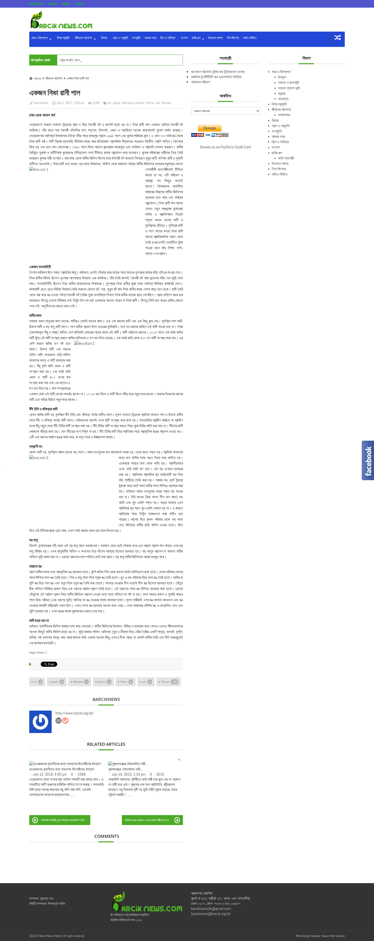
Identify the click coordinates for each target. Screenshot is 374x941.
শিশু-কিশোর (233, 38)
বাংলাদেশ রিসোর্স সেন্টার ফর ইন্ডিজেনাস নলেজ (217, 71)
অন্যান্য (283, 98)
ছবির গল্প (196, 38)
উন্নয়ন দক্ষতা (215, 38)
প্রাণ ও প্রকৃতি (119, 38)
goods (117, 103)
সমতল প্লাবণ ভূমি (289, 88)
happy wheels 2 (38, 652)
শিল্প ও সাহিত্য (167, 38)
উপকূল (282, 77)
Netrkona (128, 103)
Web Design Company (308, 936)
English (79, 4)
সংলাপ (183, 38)
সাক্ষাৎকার (284, 114)
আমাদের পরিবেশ (200, 82)
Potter (150, 103)
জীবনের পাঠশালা (83, 38)
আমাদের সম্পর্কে (36, 4)
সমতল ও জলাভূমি (288, 82)
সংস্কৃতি (136, 38)
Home (37, 78)
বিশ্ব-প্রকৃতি (62, 38)
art (109, 103)
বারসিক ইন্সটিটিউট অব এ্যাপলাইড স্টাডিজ (216, 76)
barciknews (41, 103)
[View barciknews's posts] (40, 722)
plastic (139, 103)
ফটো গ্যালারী (286, 158)
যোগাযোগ (52, 4)
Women (166, 103)
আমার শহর (150, 38)
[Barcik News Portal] (61, 19)
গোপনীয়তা (66, 4)
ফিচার (103, 38)
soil (158, 103)
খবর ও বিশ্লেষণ (40, 38)
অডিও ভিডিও (249, 38)
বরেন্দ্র (281, 93)
